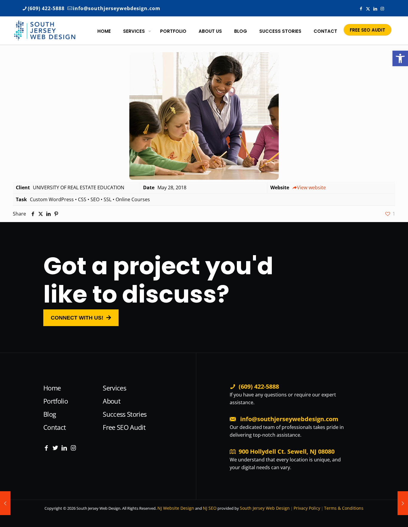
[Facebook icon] (361, 8)
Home (52, 387)
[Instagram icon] (382, 8)
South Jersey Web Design (265, 508)
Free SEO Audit (124, 427)
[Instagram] (73, 448)
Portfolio (55, 400)
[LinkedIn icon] (375, 8)
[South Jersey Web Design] (44, 29)
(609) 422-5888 (46, 8)
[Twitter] (55, 448)
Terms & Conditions (343, 508)
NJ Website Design (175, 508)
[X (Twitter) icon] (368, 8)
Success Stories (124, 414)
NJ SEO (210, 508)
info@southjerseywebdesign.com (116, 8)
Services (114, 387)
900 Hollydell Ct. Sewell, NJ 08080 (287, 451)
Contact (54, 427)
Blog (49, 414)
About (111, 400)
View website (311, 187)
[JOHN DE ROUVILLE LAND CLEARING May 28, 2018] (5, 503)
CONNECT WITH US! (77, 318)
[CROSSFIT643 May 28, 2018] (403, 503)
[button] (400, 58)
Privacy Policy (307, 508)
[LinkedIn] (64, 448)
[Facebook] (46, 448)
